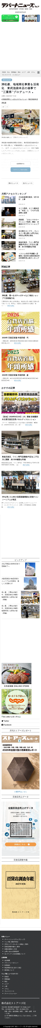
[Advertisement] (20, 46)
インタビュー (16, 75)
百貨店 (4, 72)
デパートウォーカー (10, 993)
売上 (8, 72)
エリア (24, 72)
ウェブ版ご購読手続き (11, 942)
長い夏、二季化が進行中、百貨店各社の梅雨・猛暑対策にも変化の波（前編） (10, 609)
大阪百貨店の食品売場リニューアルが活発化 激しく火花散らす (10, 581)
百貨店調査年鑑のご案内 (12, 946)
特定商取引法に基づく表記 (12, 968)
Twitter (6, 721)
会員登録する (20, 164)
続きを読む (10, 306)
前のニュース (13, 183)
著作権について (9, 970)
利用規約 (7, 965)
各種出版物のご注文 (10, 949)
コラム (33, 72)
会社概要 (7, 960)
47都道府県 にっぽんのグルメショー (14, 99)
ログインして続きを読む (20, 170)
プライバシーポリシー (11, 963)
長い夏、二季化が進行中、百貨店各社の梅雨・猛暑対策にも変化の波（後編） (10, 596)
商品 (19, 72)
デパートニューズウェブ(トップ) (14, 939)
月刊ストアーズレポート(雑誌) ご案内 (16, 944)
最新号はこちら (21, 791)
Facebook (7, 724)
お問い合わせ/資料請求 (11, 951)
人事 (28, 72)
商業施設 (13, 72)
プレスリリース (6, 75)
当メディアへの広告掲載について (14, 954)
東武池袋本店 (33, 99)
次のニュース (27, 183)
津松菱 (3, 102)
